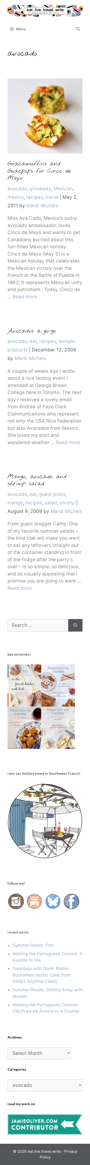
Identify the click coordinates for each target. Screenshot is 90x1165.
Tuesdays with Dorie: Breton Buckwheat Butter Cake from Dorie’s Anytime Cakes (41, 975)
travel (52, 197)
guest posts (52, 494)
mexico (16, 197)
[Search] (75, 625)
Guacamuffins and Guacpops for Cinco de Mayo (39, 171)
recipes (34, 197)
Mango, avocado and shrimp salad (37, 480)
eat (33, 341)
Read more (25, 297)
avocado (17, 188)
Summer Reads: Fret (33, 945)
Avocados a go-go (32, 331)
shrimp (67, 503)
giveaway (40, 188)
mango (15, 503)
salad (51, 503)
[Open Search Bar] (78, 29)
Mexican (63, 188)
